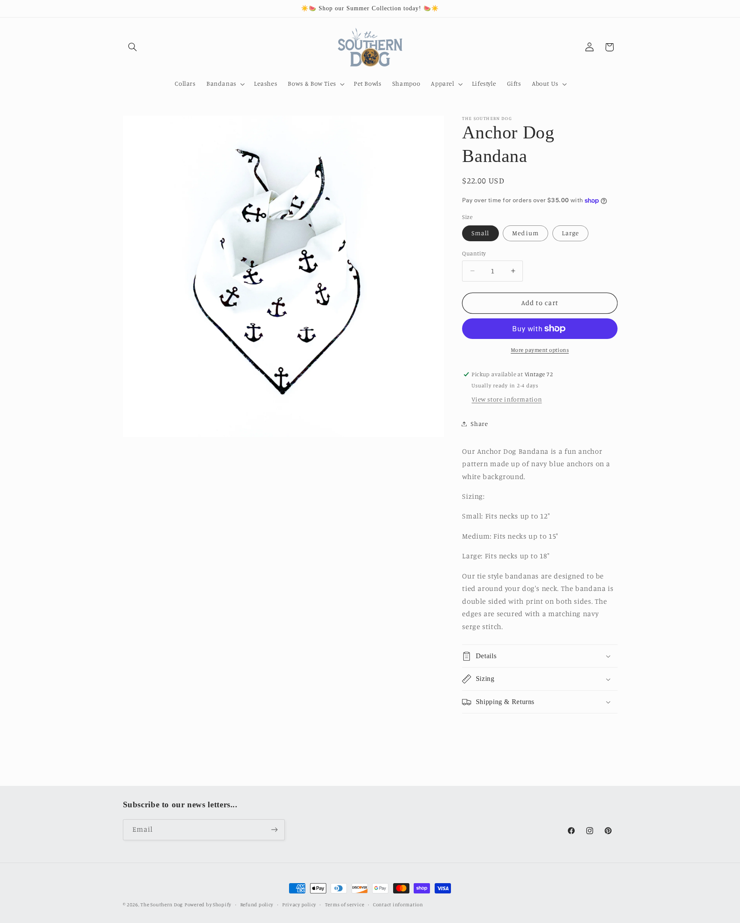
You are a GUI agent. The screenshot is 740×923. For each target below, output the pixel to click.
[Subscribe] (274, 829)
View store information (506, 399)
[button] (133, 47)
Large (570, 233)
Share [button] (479, 423)
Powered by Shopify (208, 905)
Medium (525, 233)
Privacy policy (299, 905)
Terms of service (344, 905)
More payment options (540, 350)
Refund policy (257, 905)
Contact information (398, 905)
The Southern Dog (161, 905)
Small (480, 233)
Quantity (474, 253)
